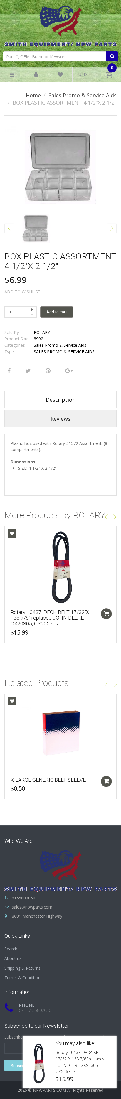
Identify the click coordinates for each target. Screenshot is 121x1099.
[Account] (36, 74)
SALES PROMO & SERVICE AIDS (64, 351)
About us (12, 958)
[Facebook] (8, 370)
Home (33, 95)
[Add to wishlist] (12, 533)
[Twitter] (27, 370)
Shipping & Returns (22, 968)
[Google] (68, 370)
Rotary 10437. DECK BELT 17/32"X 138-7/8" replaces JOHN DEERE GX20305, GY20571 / (50, 618)
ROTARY (42, 332)
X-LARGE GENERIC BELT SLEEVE (48, 780)
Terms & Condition (22, 977)
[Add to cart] (106, 613)
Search (10, 948)
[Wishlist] (60, 75)
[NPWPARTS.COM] (60, 24)
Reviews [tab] (60, 418)
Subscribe (20, 1065)
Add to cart (56, 312)
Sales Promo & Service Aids (82, 95)
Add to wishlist (22, 291)
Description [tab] (60, 399)
